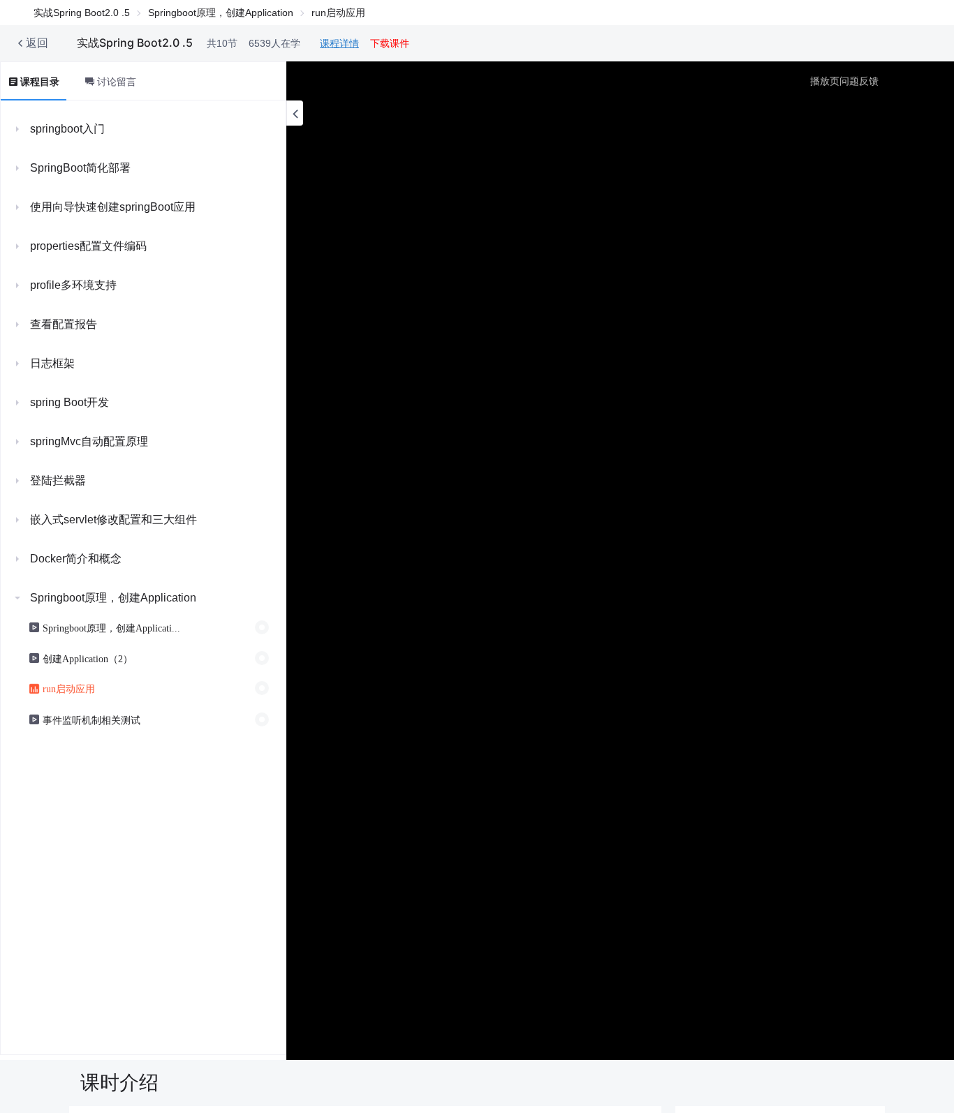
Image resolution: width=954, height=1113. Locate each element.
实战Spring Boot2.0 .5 (82, 12)
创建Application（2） (88, 658)
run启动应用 (69, 688)
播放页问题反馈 (844, 81)
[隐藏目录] (294, 113)
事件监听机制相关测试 (91, 719)
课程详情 (339, 43)
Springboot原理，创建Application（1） (112, 627)
